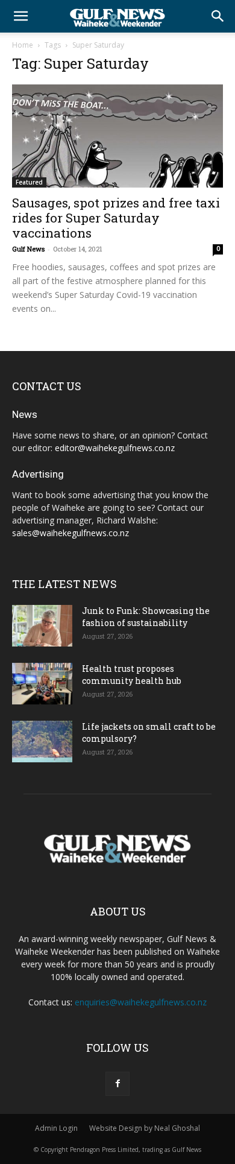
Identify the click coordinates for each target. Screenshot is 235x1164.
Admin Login (56, 1128)
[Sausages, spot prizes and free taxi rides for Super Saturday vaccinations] (117, 136)
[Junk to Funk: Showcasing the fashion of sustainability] (42, 626)
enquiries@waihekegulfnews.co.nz (141, 1002)
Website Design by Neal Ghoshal (144, 1128)
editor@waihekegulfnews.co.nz (115, 448)
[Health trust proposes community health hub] (42, 683)
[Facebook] (117, 1084)
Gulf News (28, 248)
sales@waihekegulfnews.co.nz (70, 533)
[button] (20, 16)
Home (22, 45)
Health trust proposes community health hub (131, 674)
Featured (29, 182)
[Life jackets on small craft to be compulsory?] (42, 741)
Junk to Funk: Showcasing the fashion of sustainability (146, 616)
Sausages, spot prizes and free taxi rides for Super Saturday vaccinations (116, 217)
